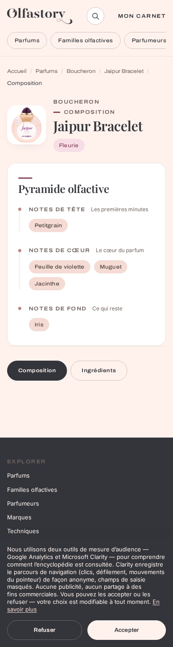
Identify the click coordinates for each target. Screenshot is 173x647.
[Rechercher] (95, 16)
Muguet (111, 267)
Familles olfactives (85, 40)
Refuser (44, 630)
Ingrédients (99, 370)
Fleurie (69, 145)
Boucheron (81, 71)
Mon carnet (142, 16)
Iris (39, 324)
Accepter (126, 630)
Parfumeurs (23, 503)
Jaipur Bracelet (124, 71)
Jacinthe (47, 284)
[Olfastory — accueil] (40, 16)
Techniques (23, 530)
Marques (19, 517)
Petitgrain (48, 225)
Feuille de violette (60, 267)
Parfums (27, 40)
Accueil (17, 71)
